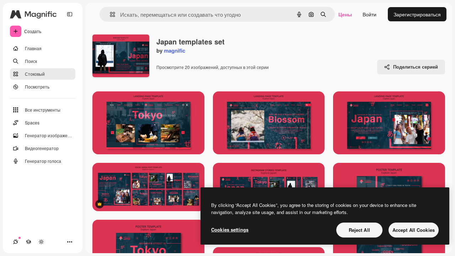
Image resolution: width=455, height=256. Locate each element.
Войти (369, 14)
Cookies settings (229, 229)
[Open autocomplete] (109, 14)
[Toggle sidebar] (69, 14)
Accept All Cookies (413, 229)
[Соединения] (15, 241)
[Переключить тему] (41, 241)
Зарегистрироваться (417, 14)
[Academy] (28, 241)
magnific (174, 50)
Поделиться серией (415, 66)
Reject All (359, 229)
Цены (345, 14)
